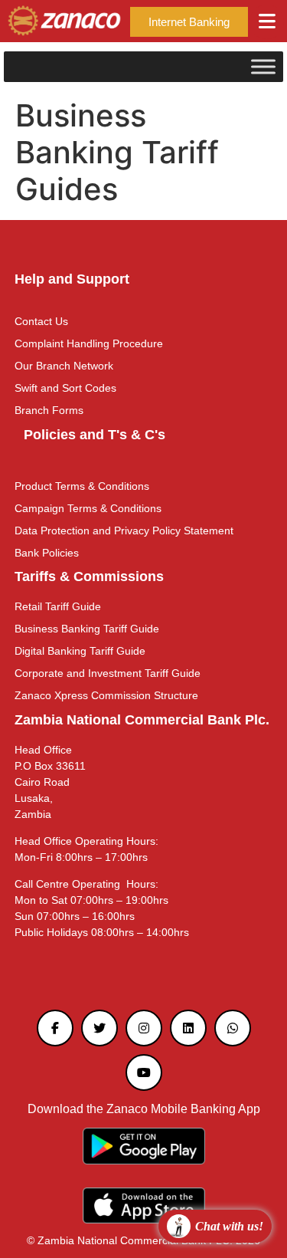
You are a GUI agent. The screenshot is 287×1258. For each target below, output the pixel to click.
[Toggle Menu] (263, 66)
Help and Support (72, 279)
